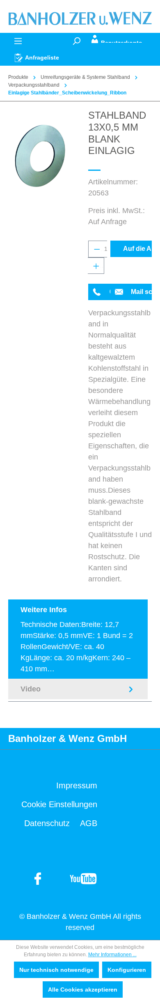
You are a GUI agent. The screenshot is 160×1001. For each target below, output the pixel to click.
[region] (40, 156)
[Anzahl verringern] (96, 249)
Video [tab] (31, 689)
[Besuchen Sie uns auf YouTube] (38, 878)
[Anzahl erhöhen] (96, 265)
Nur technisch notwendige (56, 970)
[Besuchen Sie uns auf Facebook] (83, 878)
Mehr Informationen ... (112, 954)
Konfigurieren (126, 970)
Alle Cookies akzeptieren (82, 989)
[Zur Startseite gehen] (80, 18)
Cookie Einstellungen (59, 804)
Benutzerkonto (121, 41)
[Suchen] (76, 41)
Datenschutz (47, 823)
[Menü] (18, 41)
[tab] (78, 639)
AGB (88, 823)
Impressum (76, 785)
